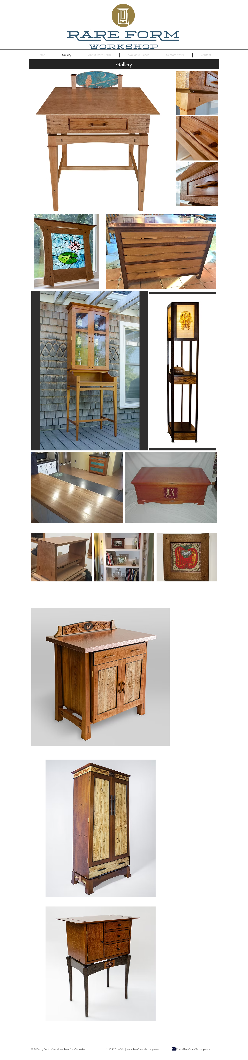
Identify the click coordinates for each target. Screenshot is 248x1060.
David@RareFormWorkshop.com (193, 1049)
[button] (66, 251)
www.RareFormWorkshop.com (142, 1049)
